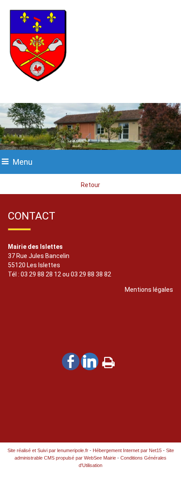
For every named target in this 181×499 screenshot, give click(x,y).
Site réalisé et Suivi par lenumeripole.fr (47, 450)
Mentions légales (149, 289)
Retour (90, 184)
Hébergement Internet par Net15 (127, 450)
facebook (71, 361)
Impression (108, 360)
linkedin (89, 361)
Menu (23, 161)
